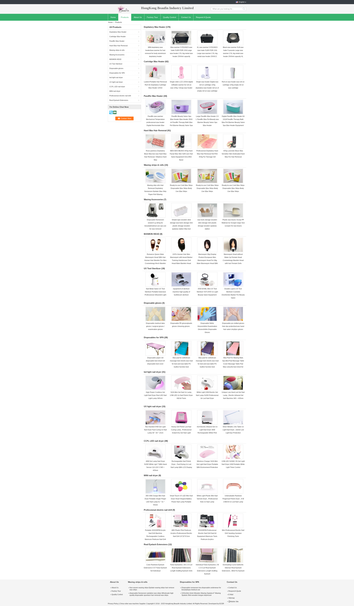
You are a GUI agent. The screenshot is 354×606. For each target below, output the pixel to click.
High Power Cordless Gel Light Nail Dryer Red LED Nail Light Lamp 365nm (155, 395)
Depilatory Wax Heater (117, 32)
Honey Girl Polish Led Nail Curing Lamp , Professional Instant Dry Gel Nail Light (181, 430)
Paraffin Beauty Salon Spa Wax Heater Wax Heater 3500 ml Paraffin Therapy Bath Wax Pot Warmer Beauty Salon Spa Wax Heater (181, 122)
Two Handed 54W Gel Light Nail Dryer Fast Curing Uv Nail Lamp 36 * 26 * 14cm (155, 430)
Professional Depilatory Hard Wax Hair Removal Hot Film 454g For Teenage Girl (207, 154)
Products (125, 17)
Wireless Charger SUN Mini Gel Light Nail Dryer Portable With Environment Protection (207, 464)
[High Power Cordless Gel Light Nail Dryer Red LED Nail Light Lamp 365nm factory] (155, 383)
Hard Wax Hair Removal (118, 46)
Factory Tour (152, 17)
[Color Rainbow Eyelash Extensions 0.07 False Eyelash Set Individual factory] (155, 555)
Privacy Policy (113, 604)
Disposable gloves (116, 68)
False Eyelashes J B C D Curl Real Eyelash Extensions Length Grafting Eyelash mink (181, 568)
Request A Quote (203, 17)
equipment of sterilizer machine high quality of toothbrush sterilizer (181, 292)
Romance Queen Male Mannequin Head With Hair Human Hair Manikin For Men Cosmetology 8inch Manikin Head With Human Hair (155, 260)
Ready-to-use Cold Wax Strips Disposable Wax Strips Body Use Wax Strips (181, 188)
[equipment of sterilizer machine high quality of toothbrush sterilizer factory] (181, 279)
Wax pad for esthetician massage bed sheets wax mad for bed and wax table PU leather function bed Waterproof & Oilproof (181, 364)
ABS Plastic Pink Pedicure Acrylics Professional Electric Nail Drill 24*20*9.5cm (181, 533)
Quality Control (169, 17)
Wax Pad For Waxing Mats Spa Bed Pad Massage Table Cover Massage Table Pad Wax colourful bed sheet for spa (233, 364)
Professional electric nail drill (120, 96)
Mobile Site (234, 602)
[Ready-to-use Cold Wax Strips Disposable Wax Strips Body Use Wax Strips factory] (181, 176)
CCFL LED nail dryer (117, 87)
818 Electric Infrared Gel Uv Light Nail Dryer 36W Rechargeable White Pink (207, 430)
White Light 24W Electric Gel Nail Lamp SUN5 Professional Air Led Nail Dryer (207, 395)
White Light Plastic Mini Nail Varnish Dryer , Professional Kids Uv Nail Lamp (207, 499)
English (242, 2)
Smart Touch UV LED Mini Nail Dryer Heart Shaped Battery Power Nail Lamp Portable (181, 499)
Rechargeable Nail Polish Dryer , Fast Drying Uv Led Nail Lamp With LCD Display (181, 464)
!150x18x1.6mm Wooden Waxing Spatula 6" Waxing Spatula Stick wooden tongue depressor (201, 594)
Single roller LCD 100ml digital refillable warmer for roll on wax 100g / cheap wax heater (181, 85)
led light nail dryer (116, 78)
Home (113, 17)
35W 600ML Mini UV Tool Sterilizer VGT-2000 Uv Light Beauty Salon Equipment (207, 292)
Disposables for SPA (117, 73)
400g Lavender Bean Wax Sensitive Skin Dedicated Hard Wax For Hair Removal (233, 154)
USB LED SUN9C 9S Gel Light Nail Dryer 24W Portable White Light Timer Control (233, 464)
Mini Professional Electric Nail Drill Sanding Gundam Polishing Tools (233, 533)
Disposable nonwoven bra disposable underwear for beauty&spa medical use (201, 589)
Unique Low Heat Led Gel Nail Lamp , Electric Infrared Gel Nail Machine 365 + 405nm (233, 395)
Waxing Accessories (116, 55)
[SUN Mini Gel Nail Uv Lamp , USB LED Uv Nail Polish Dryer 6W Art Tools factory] (181, 383)
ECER (221, 604)
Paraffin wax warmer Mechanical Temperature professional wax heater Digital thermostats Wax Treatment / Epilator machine (155, 122)
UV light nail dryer (116, 82)
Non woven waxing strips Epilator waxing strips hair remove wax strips (152, 589)
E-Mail (230, 595)
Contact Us (186, 17)
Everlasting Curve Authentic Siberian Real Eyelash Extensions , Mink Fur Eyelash (233, 568)
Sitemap (231, 598)
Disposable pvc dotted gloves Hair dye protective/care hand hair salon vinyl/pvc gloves (233, 326)
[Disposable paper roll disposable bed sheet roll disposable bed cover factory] (155, 348)
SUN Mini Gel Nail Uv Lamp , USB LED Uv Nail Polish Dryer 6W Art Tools (181, 395)
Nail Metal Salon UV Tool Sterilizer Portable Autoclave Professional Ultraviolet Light (155, 292)
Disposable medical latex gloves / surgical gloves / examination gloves (155, 326)
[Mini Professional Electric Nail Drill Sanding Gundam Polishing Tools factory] (233, 521)
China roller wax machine (129, 604)
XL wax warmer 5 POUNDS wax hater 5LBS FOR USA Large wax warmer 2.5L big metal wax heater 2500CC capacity (207, 53)
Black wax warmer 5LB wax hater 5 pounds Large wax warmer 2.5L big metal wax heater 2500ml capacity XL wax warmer (233, 53)
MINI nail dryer (114, 91)
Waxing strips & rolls (117, 50)
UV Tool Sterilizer (115, 64)
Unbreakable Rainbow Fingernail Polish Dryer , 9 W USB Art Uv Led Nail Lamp (233, 499)
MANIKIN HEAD (115, 59)
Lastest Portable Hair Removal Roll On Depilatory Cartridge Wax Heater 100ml (155, 85)
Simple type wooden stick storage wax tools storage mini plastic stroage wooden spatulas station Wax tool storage (181, 226)
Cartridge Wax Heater (117, 37)
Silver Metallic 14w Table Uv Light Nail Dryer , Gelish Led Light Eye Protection (233, 430)
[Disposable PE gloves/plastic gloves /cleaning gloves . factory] (181, 314)
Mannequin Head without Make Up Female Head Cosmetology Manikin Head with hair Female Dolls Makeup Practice (233, 260)
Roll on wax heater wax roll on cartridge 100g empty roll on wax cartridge (233, 85)
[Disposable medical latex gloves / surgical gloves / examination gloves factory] (155, 314)
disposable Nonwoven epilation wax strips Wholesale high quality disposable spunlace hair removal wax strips (151, 594)
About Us (138, 17)
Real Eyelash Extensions (118, 100)
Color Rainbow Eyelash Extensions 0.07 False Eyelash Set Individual (155, 568)
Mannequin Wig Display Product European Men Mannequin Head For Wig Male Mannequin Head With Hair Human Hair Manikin (207, 260)
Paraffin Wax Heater (116, 41)
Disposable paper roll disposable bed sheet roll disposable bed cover (155, 361)
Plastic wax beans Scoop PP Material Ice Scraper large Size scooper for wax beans (233, 223)
